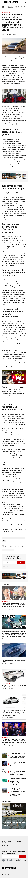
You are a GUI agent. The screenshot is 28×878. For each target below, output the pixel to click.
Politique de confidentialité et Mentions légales (11, 842)
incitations (10, 537)
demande (4, 537)
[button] (2, 2)
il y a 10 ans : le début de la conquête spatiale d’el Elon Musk (18, 763)
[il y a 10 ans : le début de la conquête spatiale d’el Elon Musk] (4, 763)
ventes (4, 540)
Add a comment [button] (9, 550)
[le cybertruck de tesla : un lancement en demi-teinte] (14, 675)
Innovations (5, 845)
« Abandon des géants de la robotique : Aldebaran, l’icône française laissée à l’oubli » (14, 824)
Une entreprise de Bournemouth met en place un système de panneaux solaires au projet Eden (18, 772)
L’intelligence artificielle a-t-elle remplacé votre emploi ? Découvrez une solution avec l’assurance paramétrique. (18, 781)
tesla (23, 537)
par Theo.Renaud (6, 814)
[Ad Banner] (14, 176)
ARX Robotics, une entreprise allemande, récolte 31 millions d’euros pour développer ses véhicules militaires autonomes (17, 792)
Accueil (3, 6)
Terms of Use (10, 566)
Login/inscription (6, 838)
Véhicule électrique (6, 12)
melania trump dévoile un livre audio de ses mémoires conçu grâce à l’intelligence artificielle (17, 755)
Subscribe (21, 562)
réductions (17, 537)
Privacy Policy (19, 860)
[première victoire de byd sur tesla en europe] (14, 650)
